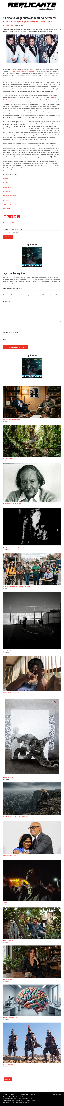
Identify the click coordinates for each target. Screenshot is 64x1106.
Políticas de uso (8, 1103)
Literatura (6, 1096)
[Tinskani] (32, 881)
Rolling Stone (7, 187)
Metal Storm (6, 191)
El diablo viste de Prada (9, 979)
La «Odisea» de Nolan (8, 1064)
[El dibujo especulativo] (32, 737)
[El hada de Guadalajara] (32, 923)
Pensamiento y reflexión (21, 1096)
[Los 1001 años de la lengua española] (32, 482)
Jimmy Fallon (26, 100)
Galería (32, 1094)
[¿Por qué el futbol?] (32, 621)
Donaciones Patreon (23, 1103)
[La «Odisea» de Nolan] (32, 1043)
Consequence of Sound (9, 195)
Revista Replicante (56, 1094)
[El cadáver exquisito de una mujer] (32, 527)
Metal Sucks (6, 183)
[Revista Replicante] (32, 6)
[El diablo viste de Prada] (32, 962)
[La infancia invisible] (32, 441)
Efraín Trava (9, 25)
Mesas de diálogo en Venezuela (10, 855)
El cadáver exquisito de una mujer (11, 548)
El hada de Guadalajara (8, 940)
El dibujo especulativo (8, 777)
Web (4, 339)
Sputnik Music (7, 204)
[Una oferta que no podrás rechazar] (32, 402)
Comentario (7, 301)
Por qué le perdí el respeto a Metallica (24, 71)
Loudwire (5, 178)
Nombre (6, 326)
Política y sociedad (25, 1098)
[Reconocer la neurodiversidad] (32, 1001)
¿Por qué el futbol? (7, 651)
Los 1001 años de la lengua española (12, 503)
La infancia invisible (7, 458)
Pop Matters (6, 208)
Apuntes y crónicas (9, 1094)
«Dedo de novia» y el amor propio (11, 692)
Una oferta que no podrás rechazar (11, 419)
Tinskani (5, 902)
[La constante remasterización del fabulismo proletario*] (32, 569)
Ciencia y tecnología (10, 1098)
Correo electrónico (10, 332)
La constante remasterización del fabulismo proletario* (16, 586)
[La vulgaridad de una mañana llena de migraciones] (32, 798)
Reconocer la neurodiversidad (10, 1017)
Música (13, 223)
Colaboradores (31, 1100)
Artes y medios (23, 1094)
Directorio (20, 1100)
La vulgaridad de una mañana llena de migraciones (15, 816)
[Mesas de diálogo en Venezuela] (32, 837)
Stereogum (6, 200)
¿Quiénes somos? (8, 1100)
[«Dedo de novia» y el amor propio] (32, 673)
